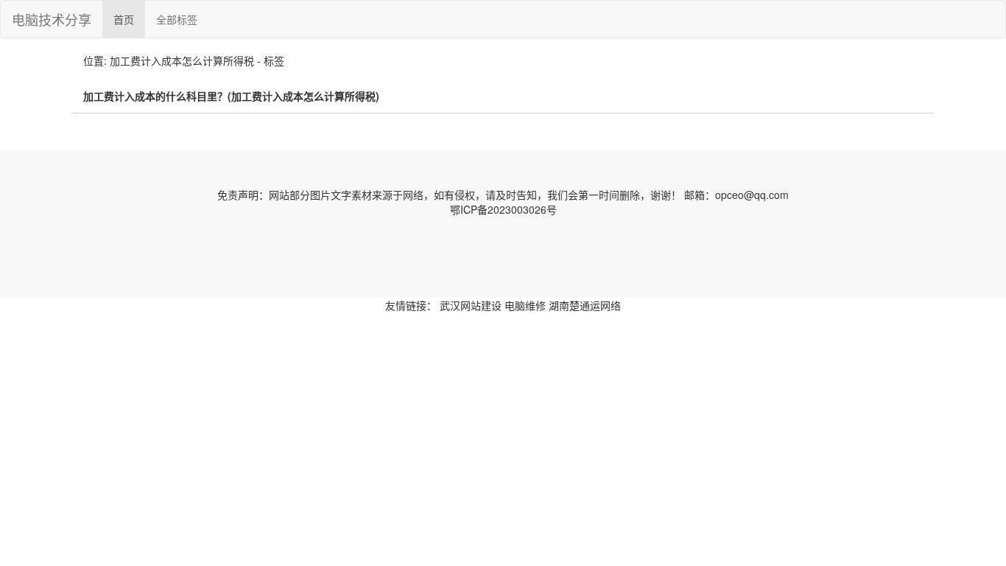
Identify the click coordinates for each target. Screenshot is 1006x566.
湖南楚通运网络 (585, 305)
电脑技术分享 (51, 19)
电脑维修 (525, 305)
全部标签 (176, 19)
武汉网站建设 (471, 305)
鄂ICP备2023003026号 (503, 209)
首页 (123, 19)
